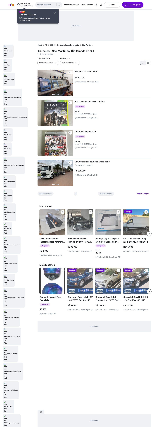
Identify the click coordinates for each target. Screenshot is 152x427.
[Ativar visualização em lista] (142, 63)
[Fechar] (55, 13)
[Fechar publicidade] (41, 412)
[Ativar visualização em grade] (148, 63)
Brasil (40, 45)
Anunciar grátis (134, 5)
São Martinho (87, 45)
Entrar (112, 5)
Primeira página (143, 194)
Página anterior (45, 194)
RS (46, 45)
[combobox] (48, 5)
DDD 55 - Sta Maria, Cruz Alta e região (64, 45)
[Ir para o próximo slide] (149, 233)
